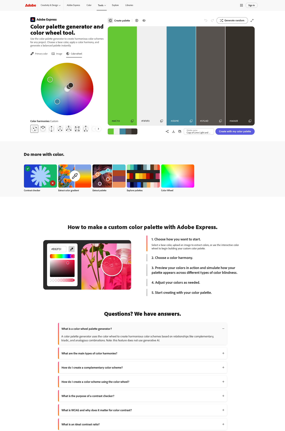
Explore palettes (135, 190)
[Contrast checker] (136, 20)
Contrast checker (32, 190)
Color (89, 5)
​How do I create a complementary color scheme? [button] (92, 367)
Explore (115, 5)
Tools (100, 5)
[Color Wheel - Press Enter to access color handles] (67, 89)
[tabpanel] (67, 96)
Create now (40, 176)
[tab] (39, 53)
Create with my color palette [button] (235, 131)
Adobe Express (73, 5)
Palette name (192, 130)
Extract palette (99, 190)
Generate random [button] (234, 20)
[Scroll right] (98, 128)
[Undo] (205, 20)
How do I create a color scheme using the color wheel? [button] (95, 381)
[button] (241, 5)
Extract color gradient (68, 190)
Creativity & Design (49, 5)
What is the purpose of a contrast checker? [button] (88, 396)
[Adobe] (30, 5)
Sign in (251, 5)
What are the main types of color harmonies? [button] (89, 353)
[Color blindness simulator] (144, 20)
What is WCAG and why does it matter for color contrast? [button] (97, 410)
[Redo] (212, 20)
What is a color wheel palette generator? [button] (87, 328)
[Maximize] (252, 20)
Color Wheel (167, 190)
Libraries (129, 5)
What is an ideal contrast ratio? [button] (81, 424)
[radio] (34, 129)
